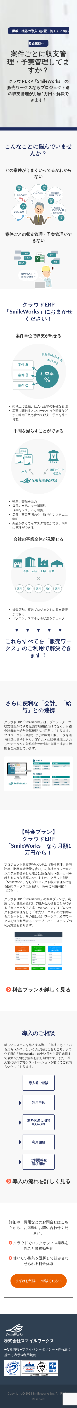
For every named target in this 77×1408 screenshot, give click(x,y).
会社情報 (12, 1349)
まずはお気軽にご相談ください (39, 1281)
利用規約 (29, 1355)
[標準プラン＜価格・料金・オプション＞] (39, 950)
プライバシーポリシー (38, 1349)
